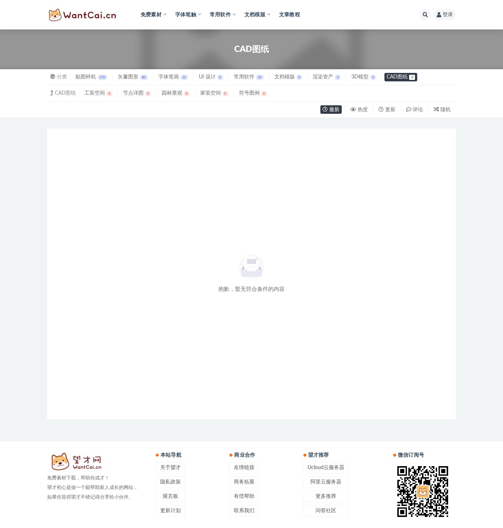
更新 (389, 109)
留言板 (170, 496)
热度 (362, 109)
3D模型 (362, 77)
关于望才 (170, 467)
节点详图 (136, 93)
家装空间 (213, 93)
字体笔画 (172, 77)
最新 (334, 109)
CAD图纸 (400, 77)
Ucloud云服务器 (325, 467)
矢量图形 (131, 77)
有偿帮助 (244, 496)
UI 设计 (210, 77)
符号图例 (252, 93)
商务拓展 (244, 482)
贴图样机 (90, 77)
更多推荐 (326, 496)
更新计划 (170, 510)
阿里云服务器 (325, 482)
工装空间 (97, 93)
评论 (417, 109)
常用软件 (247, 77)
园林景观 (174, 93)
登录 (448, 14)
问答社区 (326, 510)
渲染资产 (325, 77)
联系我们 (244, 510)
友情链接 (244, 467)
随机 (445, 109)
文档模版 (287, 77)
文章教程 (289, 14)
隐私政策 (170, 482)
